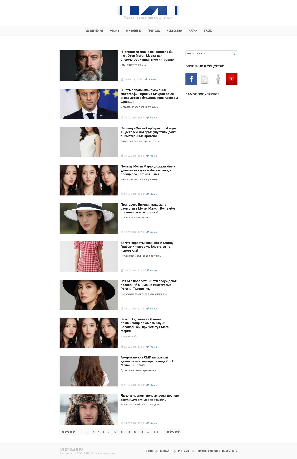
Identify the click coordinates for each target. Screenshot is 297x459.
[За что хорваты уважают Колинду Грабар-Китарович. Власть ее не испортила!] (89, 271)
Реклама (183, 451)
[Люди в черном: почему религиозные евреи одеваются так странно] (89, 423)
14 (141, 431)
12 (128, 431)
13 (135, 431)
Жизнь (152, 79)
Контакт (165, 451)
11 (122, 431)
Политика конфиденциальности (217, 451)
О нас (149, 451)
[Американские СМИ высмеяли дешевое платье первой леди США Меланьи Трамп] (89, 385)
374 (156, 431)
